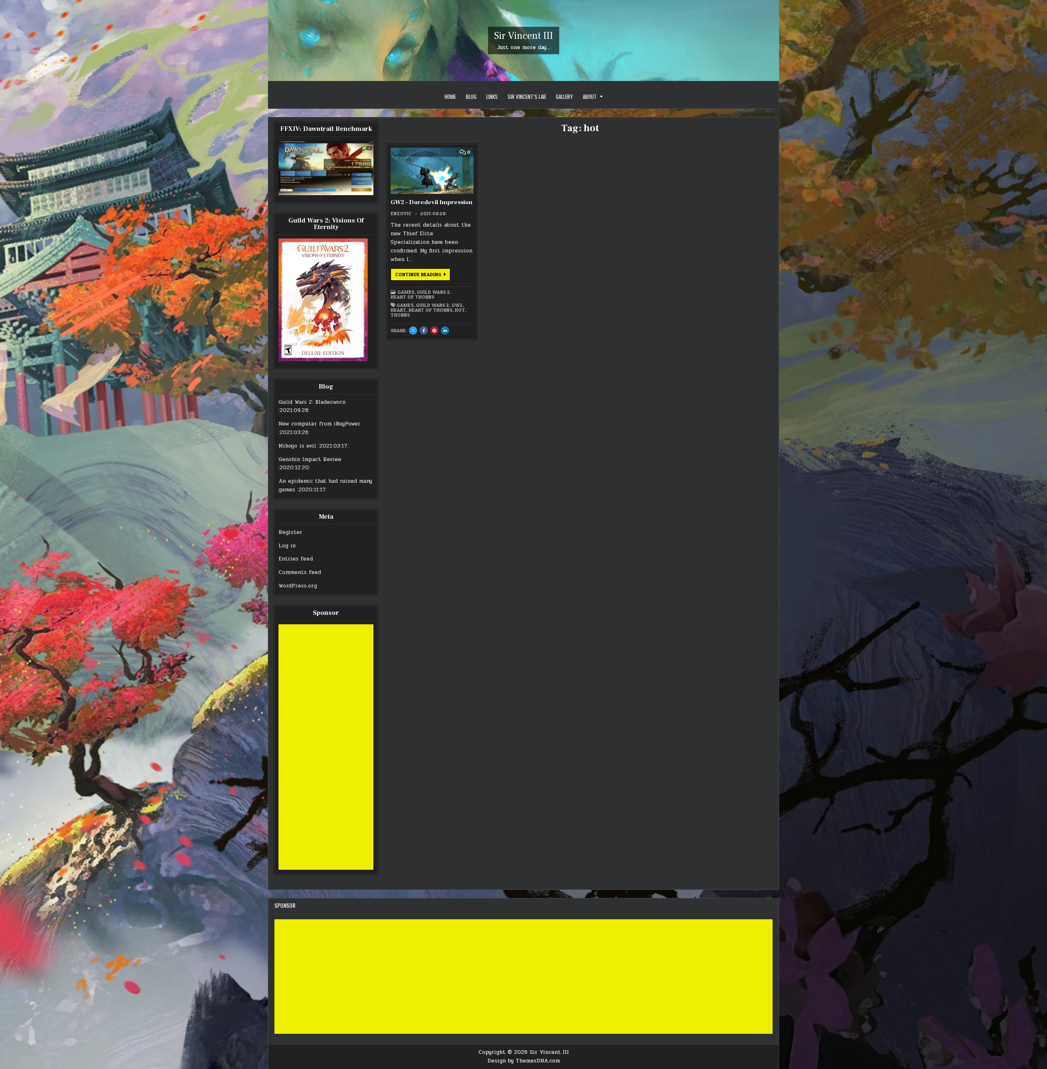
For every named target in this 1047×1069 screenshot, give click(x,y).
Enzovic (401, 213)
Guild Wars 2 (433, 292)
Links (492, 96)
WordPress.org (298, 586)
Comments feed (300, 572)
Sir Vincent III (523, 35)
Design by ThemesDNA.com (524, 1061)
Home (450, 96)
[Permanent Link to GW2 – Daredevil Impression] (432, 171)
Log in (287, 546)
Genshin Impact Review (310, 459)
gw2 (457, 305)
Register (290, 532)
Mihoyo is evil (297, 446)
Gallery (564, 96)
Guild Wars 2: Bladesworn (312, 402)
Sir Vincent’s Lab (527, 96)
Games (406, 292)
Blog (471, 96)
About (590, 96)
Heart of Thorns (412, 297)
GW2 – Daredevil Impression (431, 202)
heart (398, 310)
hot (460, 310)
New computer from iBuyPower (319, 424)
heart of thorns (430, 310)
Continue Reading (422, 276)
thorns (400, 315)
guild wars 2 (432, 305)
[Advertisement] (326, 747)
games (405, 305)
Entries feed (296, 559)
